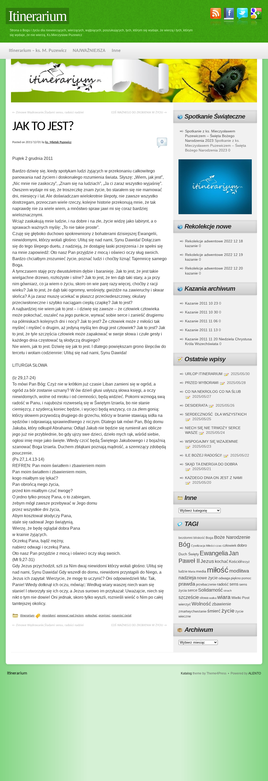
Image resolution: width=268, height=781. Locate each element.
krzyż (246, 561)
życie (227, 611)
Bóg (184, 544)
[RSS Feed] (215, 17)
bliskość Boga (203, 537)
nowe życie (207, 577)
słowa (204, 598)
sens (234, 584)
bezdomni (185, 537)
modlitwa (239, 571)
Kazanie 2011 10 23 (201, 303)
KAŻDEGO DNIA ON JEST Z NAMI (213, 478)
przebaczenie (206, 584)
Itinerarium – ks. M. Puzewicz (37, 50)
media (201, 571)
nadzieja (187, 577)
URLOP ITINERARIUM (203, 374)
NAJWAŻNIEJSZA (89, 50)
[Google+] (256, 17)
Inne (116, 50)
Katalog (186, 673)
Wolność (201, 604)
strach (228, 590)
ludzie (182, 571)
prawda (186, 584)
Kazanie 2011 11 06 (201, 321)
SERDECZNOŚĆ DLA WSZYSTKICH (216, 414)
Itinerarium (37, 16)
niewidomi (48, 615)
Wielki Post (240, 598)
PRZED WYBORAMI (202, 383)
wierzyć (184, 604)
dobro (242, 545)
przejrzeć (104, 615)
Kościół (235, 561)
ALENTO (254, 673)
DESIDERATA (196, 405)
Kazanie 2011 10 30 (201, 312)
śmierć (214, 611)
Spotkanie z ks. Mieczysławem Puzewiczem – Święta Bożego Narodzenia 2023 (210, 136)
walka (212, 597)
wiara (224, 597)
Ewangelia (214, 553)
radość (223, 584)
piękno (236, 578)
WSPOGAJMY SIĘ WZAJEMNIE (211, 441)
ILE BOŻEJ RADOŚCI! (203, 455)
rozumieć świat (121, 615)
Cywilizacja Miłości (203, 545)
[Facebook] (229, 17)
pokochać (91, 615)
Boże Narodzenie (232, 537)
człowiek (229, 545)
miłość (217, 570)
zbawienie (221, 604)
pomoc (246, 578)
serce (192, 590)
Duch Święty (188, 554)
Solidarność (210, 590)
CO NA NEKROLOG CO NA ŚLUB (213, 391)
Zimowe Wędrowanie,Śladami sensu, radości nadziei (48, 112)
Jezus (207, 561)
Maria (191, 571)
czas (218, 545)
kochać (221, 561)
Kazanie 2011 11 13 (201, 330)
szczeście (188, 597)
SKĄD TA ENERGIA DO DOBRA (211, 464)
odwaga (224, 578)
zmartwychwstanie (192, 611)
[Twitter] (242, 17)
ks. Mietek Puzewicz (58, 142)
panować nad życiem (70, 615)
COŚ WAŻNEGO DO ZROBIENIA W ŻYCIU (139, 112)
